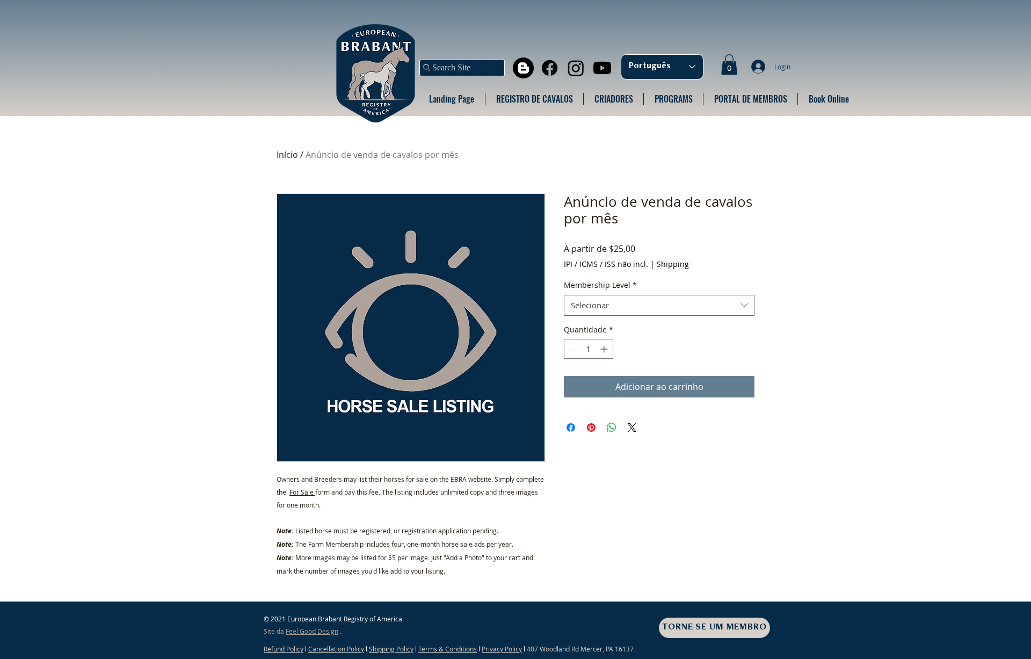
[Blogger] (523, 67)
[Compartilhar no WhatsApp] (611, 427)
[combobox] (659, 305)
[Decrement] (572, 348)
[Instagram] (575, 67)
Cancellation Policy (336, 648)
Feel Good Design (312, 631)
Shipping (673, 264)
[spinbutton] (588, 348)
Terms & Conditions (447, 648)
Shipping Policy (391, 648)
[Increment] (605, 348)
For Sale (302, 492)
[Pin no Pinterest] (591, 427)
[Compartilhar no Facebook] (570, 427)
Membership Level (600, 285)
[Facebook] (549, 67)
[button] (729, 64)
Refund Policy (283, 648)
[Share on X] (632, 427)
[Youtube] (602, 67)
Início (287, 155)
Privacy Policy (502, 648)
